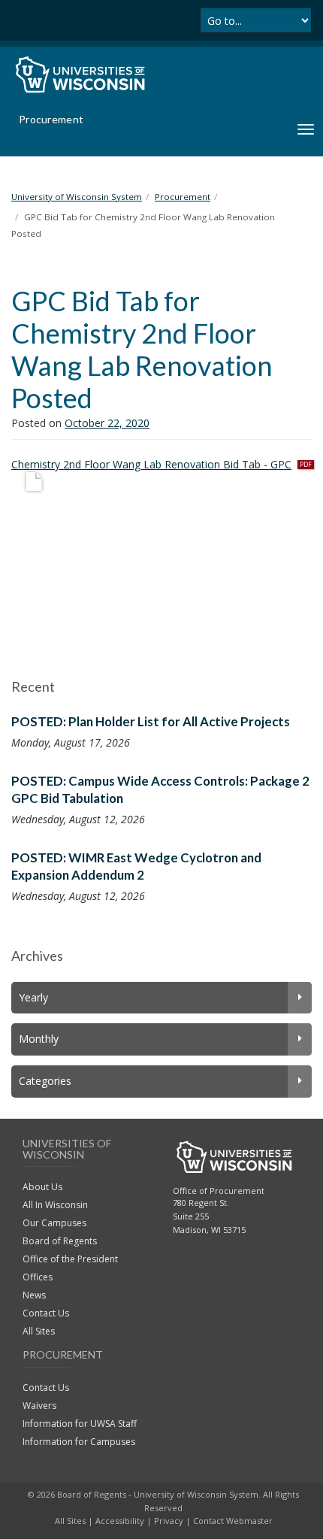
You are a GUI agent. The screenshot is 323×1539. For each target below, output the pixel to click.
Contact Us (46, 1313)
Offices (38, 1277)
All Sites (39, 1331)
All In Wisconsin (55, 1204)
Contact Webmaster (233, 1520)
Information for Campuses (79, 1441)
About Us (42, 1186)
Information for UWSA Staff (80, 1423)
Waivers (39, 1405)
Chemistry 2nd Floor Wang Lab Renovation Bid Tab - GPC (151, 464)
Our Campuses (54, 1222)
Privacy (168, 1520)
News (34, 1295)
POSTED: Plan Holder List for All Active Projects (150, 721)
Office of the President (70, 1259)
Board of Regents (60, 1241)
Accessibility (119, 1520)
